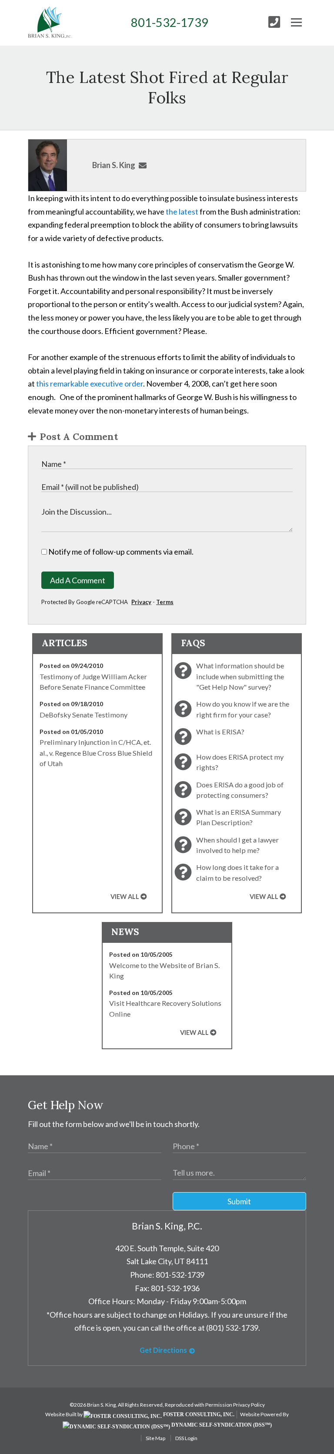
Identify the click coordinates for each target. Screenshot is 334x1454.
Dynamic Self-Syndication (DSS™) (221, 1425)
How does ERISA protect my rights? (240, 762)
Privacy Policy (249, 1404)
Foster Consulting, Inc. (198, 1414)
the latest (182, 211)
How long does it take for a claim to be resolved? (237, 872)
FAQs (193, 643)
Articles (64, 643)
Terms (165, 601)
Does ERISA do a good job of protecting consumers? (240, 789)
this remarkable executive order (89, 383)
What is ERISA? (220, 731)
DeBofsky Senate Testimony (83, 714)
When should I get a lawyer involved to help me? (237, 845)
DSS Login (186, 1438)
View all (124, 896)
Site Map (155, 1438)
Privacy (141, 601)
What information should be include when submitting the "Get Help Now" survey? (240, 676)
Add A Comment (77, 580)
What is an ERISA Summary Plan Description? (238, 817)
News (125, 932)
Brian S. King (113, 165)
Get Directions (163, 1350)
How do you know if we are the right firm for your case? (242, 709)
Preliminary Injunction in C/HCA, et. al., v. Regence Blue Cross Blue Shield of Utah (96, 752)
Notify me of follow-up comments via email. (120, 551)
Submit (239, 1201)
